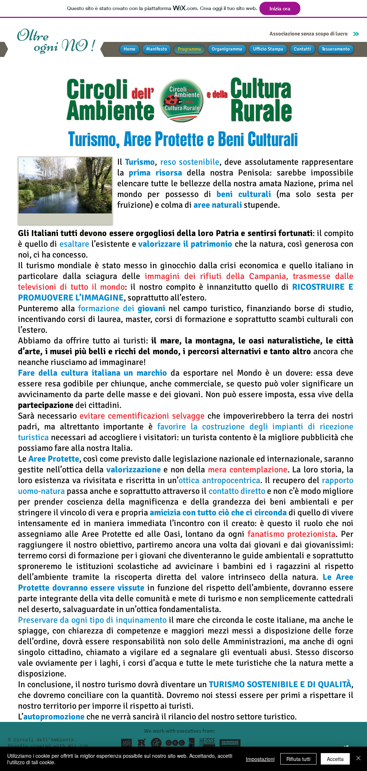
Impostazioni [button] (260, 758)
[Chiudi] (358, 758)
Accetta (335, 758)
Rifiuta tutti (298, 758)
